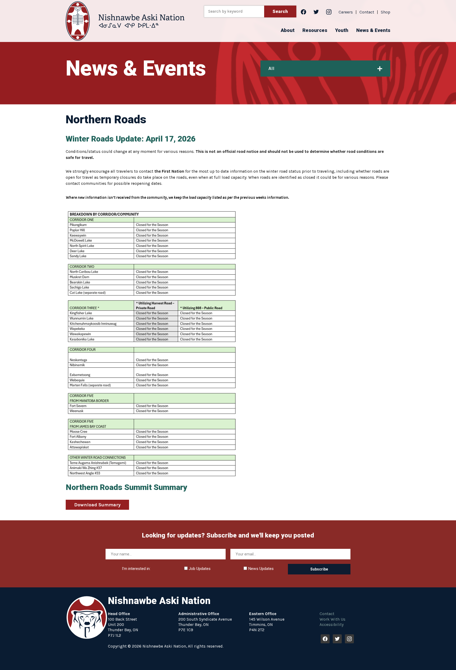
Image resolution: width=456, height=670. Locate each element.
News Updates (260, 568)
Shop (385, 12)
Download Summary (97, 505)
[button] (287, 30)
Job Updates (199, 568)
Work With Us (332, 619)
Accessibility (332, 624)
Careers (346, 12)
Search (280, 11)
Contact (366, 12)
